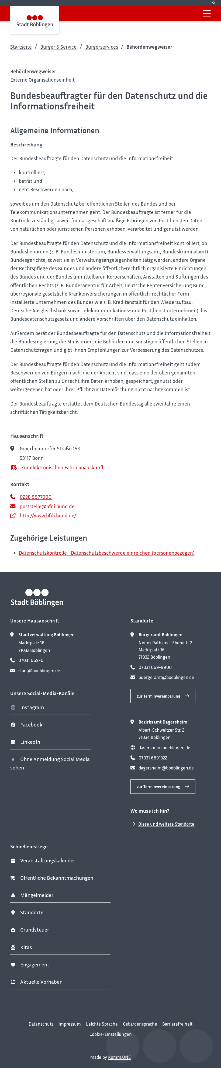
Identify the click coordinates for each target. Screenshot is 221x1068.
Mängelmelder (36, 895)
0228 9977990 (36, 497)
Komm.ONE (119, 1057)
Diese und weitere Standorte (166, 824)
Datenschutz (41, 1024)
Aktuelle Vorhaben (41, 981)
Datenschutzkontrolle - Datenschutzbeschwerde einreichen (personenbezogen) (107, 553)
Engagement (34, 964)
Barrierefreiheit (177, 1024)
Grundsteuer (34, 929)
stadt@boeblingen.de (39, 670)
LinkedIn (30, 741)
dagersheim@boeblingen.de (166, 768)
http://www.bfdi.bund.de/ (47, 515)
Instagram (32, 707)
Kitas (26, 947)
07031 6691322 (153, 758)
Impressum (69, 1024)
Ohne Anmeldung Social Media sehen (50, 763)
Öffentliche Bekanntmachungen (56, 877)
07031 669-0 (30, 660)
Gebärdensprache (140, 1024)
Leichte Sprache (102, 1024)
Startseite (21, 46)
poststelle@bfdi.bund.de (47, 506)
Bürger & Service (58, 46)
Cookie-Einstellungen (110, 1034)
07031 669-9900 (155, 667)
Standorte (31, 912)
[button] (207, 13)
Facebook (31, 724)
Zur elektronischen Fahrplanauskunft (62, 467)
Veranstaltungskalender (47, 860)
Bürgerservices (101, 46)
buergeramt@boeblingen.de (166, 677)
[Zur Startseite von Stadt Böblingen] (35, 20)
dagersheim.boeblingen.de (164, 747)
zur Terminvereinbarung (158, 696)
